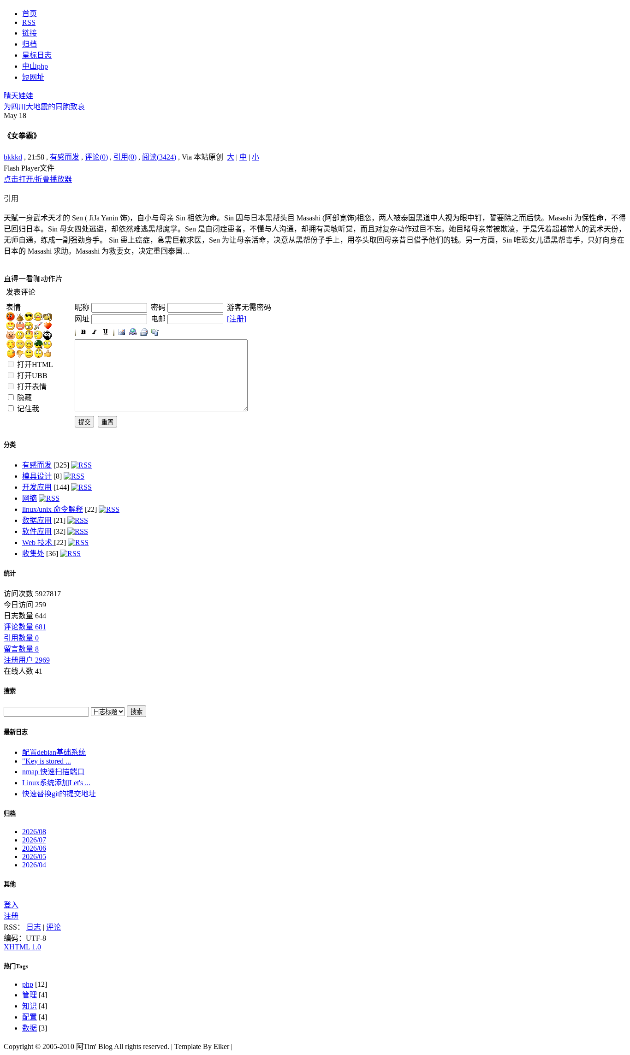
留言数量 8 (21, 649)
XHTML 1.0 (22, 947)
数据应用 (37, 520)
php (27, 984)
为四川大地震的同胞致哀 (44, 107)
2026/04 (34, 865)
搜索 (10, 691)
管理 (29, 995)
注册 (11, 916)
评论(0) (96, 157)
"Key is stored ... (46, 761)
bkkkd (13, 157)
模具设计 (37, 476)
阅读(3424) (159, 157)
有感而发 (64, 157)
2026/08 (34, 832)
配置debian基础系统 (54, 752)
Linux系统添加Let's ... (56, 783)
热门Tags (16, 966)
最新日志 (16, 732)
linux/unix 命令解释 (52, 509)
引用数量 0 (21, 638)
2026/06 (34, 848)
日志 (33, 927)
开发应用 (37, 487)
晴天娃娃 (18, 96)
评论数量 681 (25, 627)
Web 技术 (38, 542)
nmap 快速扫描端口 (53, 772)
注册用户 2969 (27, 660)
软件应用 (37, 531)
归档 (10, 813)
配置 (29, 1017)
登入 (11, 905)
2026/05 (34, 856)
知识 (29, 1006)
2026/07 (34, 840)
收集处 (33, 553)
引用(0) (125, 157)
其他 (10, 884)
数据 (29, 1028)
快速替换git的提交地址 (59, 794)
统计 (10, 573)
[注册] (236, 319)
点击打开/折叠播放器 (38, 179)
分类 (10, 444)
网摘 (29, 498)
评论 (53, 927)
